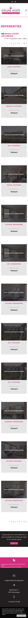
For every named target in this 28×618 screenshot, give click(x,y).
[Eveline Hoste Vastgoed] (10, 10)
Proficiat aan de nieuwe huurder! (14, 56)
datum (25, 38)
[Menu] (26, 10)
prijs (20, 38)
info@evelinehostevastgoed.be (14, 580)
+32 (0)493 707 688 (14, 602)
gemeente (14, 38)
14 (24, 43)
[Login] (15, 1)
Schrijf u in (14, 543)
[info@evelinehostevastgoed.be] (12, 1)
